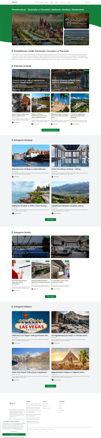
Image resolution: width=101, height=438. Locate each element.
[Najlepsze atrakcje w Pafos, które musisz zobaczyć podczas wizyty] (31, 192)
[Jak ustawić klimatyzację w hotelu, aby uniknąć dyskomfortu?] (21, 269)
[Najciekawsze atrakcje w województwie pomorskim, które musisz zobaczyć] (31, 156)
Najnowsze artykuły (38, 2)
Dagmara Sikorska (57, 89)
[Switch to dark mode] (88, 2)
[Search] (86, 2)
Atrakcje (46, 2)
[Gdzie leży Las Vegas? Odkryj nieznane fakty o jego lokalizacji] (31, 322)
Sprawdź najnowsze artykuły (50, 130)
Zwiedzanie (62, 2)
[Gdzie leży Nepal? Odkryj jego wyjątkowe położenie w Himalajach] (31, 359)
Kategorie (61, 401)
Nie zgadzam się (14, 431)
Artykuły (28, 401)
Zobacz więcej (50, 219)
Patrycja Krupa (17, 343)
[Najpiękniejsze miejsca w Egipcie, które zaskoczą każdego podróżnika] (70, 359)
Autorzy (45, 401)
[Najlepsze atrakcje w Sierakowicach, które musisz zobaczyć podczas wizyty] (40, 102)
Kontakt (31, 429)
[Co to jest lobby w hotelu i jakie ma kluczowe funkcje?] (60, 269)
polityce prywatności (18, 428)
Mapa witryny (50, 429)
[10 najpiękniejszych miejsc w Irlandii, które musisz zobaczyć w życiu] (70, 322)
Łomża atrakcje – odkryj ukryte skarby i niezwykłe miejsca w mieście (35, 39)
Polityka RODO (36, 429)
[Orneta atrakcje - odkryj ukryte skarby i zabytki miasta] (21, 102)
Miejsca (56, 2)
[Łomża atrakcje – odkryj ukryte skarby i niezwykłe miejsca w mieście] (37, 29)
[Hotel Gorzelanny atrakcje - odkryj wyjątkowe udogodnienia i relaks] (70, 156)
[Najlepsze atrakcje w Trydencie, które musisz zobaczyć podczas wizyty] (60, 102)
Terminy (69, 2)
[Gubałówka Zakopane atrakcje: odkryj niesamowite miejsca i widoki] (70, 192)
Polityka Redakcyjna (43, 429)
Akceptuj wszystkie (14, 434)
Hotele (51, 2)
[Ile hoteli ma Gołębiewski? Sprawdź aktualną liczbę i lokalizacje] (79, 102)
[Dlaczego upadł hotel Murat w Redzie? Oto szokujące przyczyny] (40, 269)
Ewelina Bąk (17, 89)
